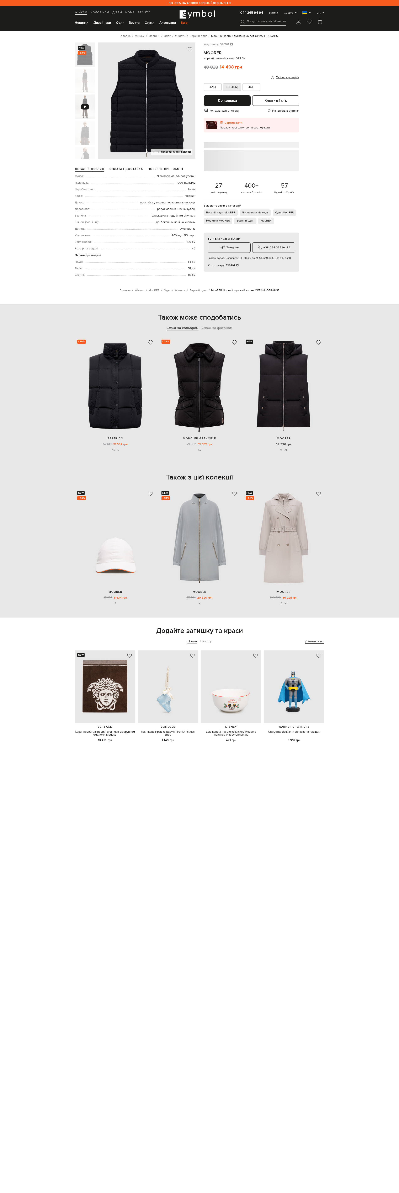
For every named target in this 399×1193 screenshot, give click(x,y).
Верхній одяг (245, 221)
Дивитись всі (314, 641)
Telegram (232, 247)
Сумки (149, 23)
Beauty (144, 12)
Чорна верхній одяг (255, 212)
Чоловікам (100, 12)
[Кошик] (320, 22)
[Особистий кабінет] (298, 22)
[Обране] (309, 22)
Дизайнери (102, 23)
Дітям (117, 12)
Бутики (273, 13)
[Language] (306, 14)
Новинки (81, 23)
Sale (184, 23)
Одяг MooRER (284, 212)
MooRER (213, 52)
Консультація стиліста (224, 111)
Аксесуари (167, 23)
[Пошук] (242, 21)
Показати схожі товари (174, 152)
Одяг (120, 23)
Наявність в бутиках (285, 111)
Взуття (134, 23)
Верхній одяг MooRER (220, 212)
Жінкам (81, 12)
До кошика (227, 100)
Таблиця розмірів (287, 77)
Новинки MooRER (218, 221)
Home (129, 12)
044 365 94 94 (251, 13)
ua (318, 13)
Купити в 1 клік (276, 100)
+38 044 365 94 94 (277, 247)
